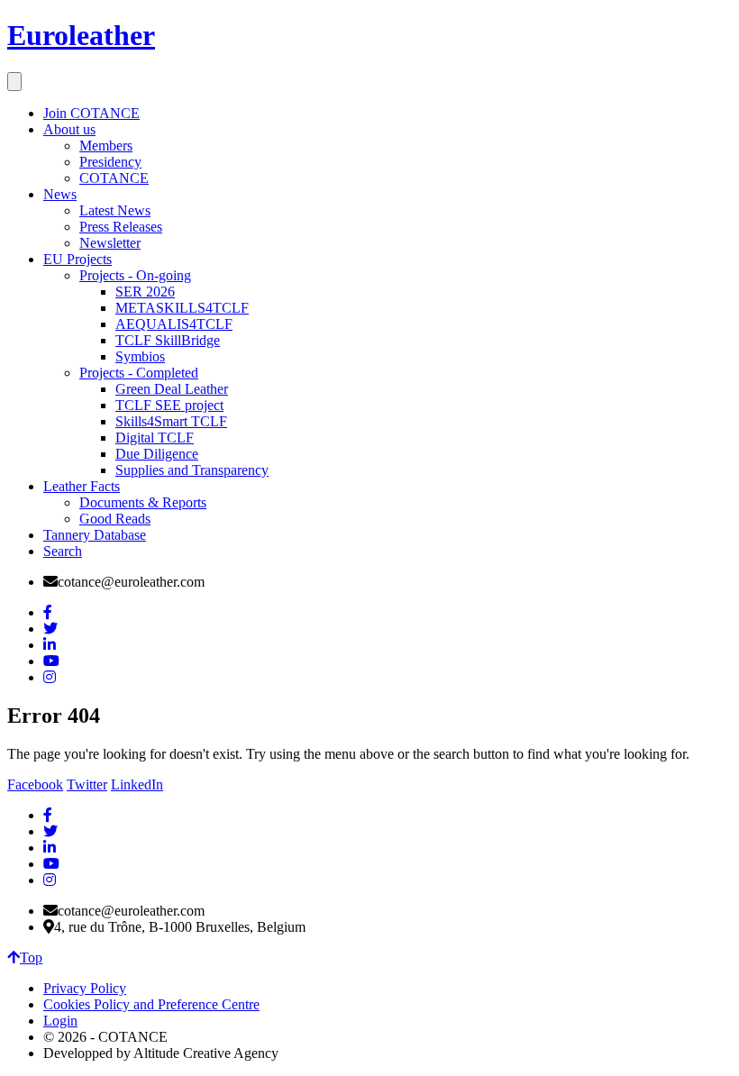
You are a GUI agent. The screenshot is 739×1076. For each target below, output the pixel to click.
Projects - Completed (138, 372)
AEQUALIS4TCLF (174, 324)
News (60, 194)
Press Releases (120, 226)
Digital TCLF (154, 437)
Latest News (115, 210)
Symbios (140, 356)
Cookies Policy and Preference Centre (151, 1004)
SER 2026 (145, 291)
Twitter (87, 784)
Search (62, 551)
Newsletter (110, 243)
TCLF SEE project (169, 405)
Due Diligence (156, 453)
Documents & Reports (142, 502)
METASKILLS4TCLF (182, 307)
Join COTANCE (91, 113)
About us (69, 129)
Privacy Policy (84, 988)
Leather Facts (81, 486)
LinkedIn (137, 784)
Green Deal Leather (171, 389)
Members (105, 145)
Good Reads (115, 518)
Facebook (35, 784)
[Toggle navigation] (14, 81)
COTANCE (114, 178)
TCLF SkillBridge (167, 340)
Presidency (110, 161)
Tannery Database (94, 535)
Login (60, 1020)
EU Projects (77, 259)
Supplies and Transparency (192, 470)
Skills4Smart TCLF (171, 421)
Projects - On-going (135, 275)
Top (31, 957)
